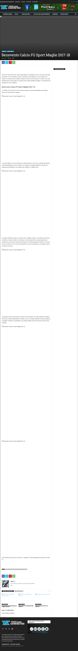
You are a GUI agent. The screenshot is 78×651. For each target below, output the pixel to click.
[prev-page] (48, 591)
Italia (21, 569)
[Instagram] (72, 2)
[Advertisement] (26, 69)
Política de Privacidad (15, 645)
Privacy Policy (21, 645)
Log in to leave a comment (8, 613)
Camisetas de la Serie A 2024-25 (41, 606)
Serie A (25, 569)
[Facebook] (70, 2)
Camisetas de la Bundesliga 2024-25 (26, 606)
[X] (74, 2)
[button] (75, 14)
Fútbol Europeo (10, 51)
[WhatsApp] (13, 62)
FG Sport (17, 569)
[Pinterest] (10, 62)
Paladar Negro (35, 1)
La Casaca (23, 1)
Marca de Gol (17, 1)
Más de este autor (19, 591)
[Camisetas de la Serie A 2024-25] (43, 599)
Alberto (13, 581)
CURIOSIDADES (25, 14)
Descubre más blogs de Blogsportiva (7, 1)
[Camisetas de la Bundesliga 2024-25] (26, 599)
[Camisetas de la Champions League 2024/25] (9, 599)
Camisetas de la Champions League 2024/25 (9, 606)
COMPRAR (55, 14)
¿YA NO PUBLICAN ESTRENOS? (41, 14)
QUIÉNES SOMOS (7, 14)
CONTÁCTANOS (64, 14)
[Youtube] (77, 2)
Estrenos (4, 51)
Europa (12, 569)
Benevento (8, 569)
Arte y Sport (28, 1)
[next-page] (50, 591)
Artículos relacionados (8, 591)
